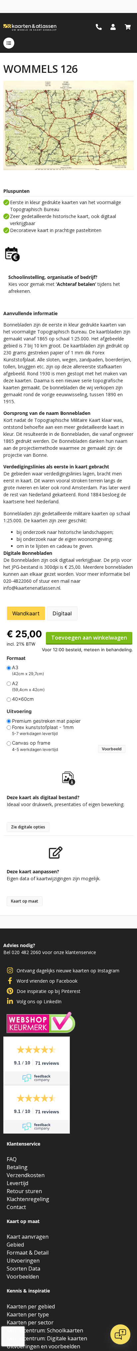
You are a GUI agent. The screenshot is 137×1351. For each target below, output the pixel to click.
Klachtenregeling (28, 1199)
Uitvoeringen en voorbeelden (43, 1346)
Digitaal (62, 613)
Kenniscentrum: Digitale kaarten (47, 1338)
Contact (16, 1207)
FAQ (12, 1159)
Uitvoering (19, 711)
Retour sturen (24, 1191)
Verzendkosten (26, 1175)
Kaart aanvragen (28, 1236)
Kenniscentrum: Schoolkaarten (45, 1330)
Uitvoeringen (23, 1260)
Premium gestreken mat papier (46, 721)
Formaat (16, 658)
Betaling (17, 1167)
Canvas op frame (31, 743)
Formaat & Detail (28, 1252)
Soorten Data (23, 1268)
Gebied (15, 1244)
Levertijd (17, 1183)
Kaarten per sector (30, 1322)
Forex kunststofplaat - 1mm (43, 727)
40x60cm (23, 699)
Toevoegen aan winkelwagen (89, 637)
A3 (15, 667)
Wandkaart (26, 613)
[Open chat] (120, 1334)
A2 (15, 683)
